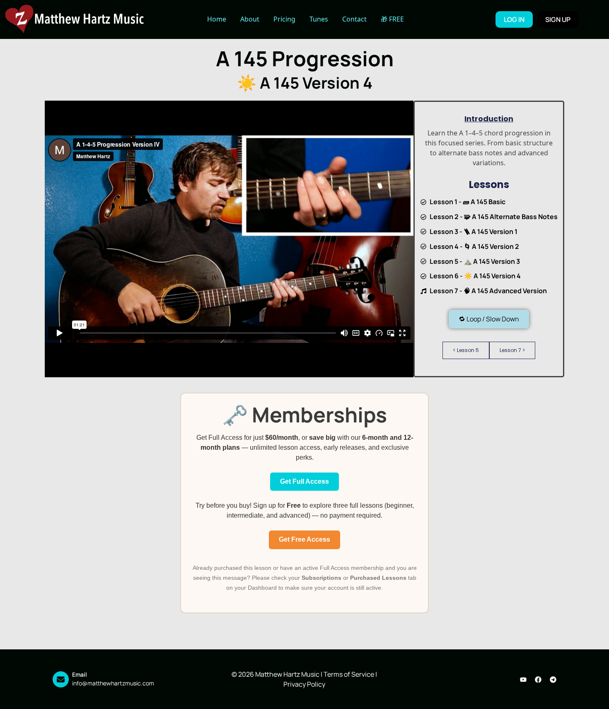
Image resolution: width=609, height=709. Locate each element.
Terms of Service (349, 674)
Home (216, 19)
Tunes (318, 19)
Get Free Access (304, 539)
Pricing (284, 19)
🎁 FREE (392, 19)
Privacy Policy (304, 684)
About (249, 19)
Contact (354, 19)
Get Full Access (304, 481)
